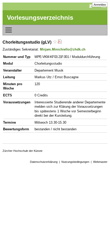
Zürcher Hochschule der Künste (22, 150)
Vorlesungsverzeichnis (40, 17)
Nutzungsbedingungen (75, 161)
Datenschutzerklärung (44, 161)
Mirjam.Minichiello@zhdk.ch (62, 49)
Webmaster (100, 161)
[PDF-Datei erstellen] (60, 42)
